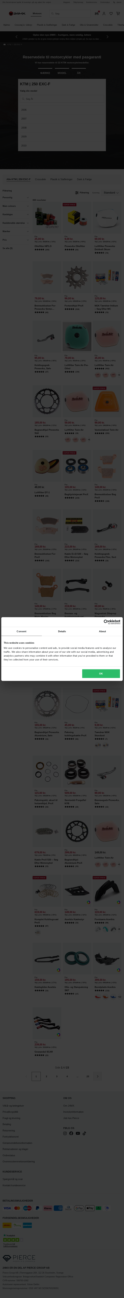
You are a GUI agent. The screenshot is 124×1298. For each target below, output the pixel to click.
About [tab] (102, 631)
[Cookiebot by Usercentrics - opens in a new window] (106, 622)
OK (101, 673)
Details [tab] (62, 631)
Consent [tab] (21, 631)
